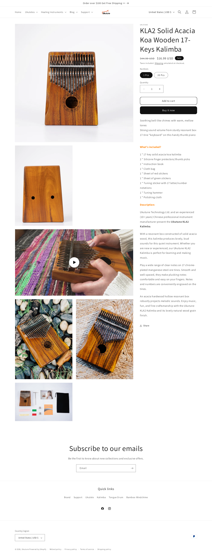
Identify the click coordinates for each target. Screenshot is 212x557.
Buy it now (168, 110)
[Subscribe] (132, 468)
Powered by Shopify (37, 549)
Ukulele (89, 497)
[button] (31, 12)
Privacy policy (71, 549)
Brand (67, 497)
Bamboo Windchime (137, 497)
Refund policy (55, 549)
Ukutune (25, 549)
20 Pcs (161, 75)
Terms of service (87, 549)
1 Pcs (146, 75)
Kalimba (101, 497)
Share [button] (146, 325)
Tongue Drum (116, 497)
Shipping (159, 63)
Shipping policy (104, 549)
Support (78, 497)
